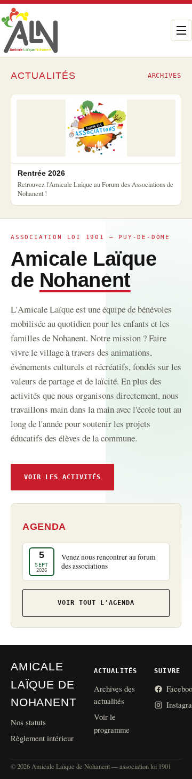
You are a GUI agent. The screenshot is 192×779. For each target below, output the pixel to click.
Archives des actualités (114, 695)
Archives (164, 75)
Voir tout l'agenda (96, 602)
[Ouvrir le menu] (181, 30)
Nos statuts (28, 722)
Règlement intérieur (42, 738)
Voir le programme (112, 723)
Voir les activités (62, 477)
